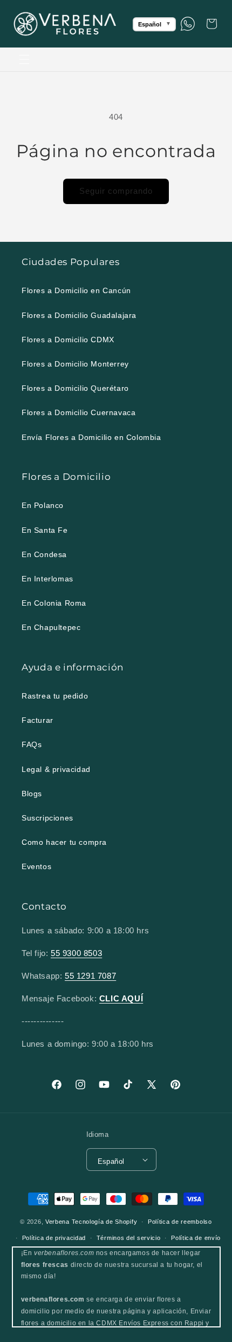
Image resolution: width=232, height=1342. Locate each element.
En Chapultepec (51, 627)
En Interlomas (47, 578)
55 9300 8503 (76, 953)
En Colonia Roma (54, 603)
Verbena (57, 1221)
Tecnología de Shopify (105, 1221)
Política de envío (196, 1238)
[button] (24, 59)
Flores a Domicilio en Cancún (76, 290)
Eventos (36, 866)
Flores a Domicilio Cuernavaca (78, 412)
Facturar (37, 720)
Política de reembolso (180, 1221)
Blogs (32, 793)
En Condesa (44, 554)
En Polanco (43, 505)
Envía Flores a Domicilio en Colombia (91, 437)
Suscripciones (47, 818)
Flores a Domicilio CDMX (68, 339)
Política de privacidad (54, 1238)
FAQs (32, 744)
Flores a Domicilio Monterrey (75, 364)
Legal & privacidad (56, 769)
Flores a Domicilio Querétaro (75, 388)
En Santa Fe (45, 530)
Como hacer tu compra (64, 842)
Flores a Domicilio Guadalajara (79, 315)
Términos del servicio (129, 1238)
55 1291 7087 (90, 975)
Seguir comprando (116, 190)
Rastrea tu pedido (55, 696)
